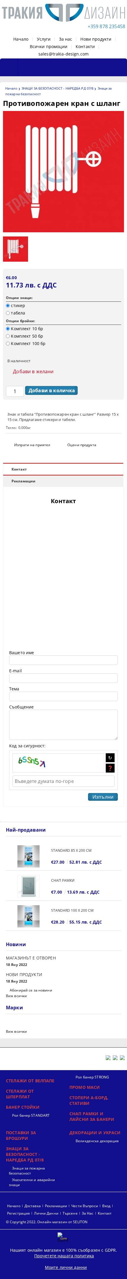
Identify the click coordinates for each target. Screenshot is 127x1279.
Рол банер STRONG (92, 1077)
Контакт (19, 469)
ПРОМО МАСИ (84, 1087)
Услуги (44, 39)
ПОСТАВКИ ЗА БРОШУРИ (21, 1135)
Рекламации (23, 481)
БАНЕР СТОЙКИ (23, 1107)
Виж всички (16, 995)
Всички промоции (48, 46)
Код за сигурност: (27, 746)
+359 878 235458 (106, 26)
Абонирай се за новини (31, 990)
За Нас (88, 1213)
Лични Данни (46, 1213)
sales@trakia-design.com (63, 54)
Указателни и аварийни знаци (32, 1182)
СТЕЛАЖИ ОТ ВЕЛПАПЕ (30, 1080)
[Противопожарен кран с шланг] (63, 230)
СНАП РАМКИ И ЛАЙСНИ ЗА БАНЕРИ (91, 1116)
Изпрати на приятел (32, 444)
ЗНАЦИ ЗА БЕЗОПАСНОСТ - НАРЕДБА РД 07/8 (57, 88)
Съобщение (21, 707)
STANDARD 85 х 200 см (71, 850)
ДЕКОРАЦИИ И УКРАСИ (95, 1132)
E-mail (15, 670)
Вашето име (21, 652)
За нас (65, 39)
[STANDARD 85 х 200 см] (28, 856)
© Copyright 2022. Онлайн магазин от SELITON (46, 1221)
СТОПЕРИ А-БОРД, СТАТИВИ (88, 1100)
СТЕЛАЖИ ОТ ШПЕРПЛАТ (20, 1094)
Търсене (70, 1213)
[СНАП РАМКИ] (28, 886)
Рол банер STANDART (31, 1115)
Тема (14, 689)
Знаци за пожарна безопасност (27, 1171)
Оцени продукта (81, 444)
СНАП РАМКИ (62, 880)
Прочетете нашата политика (64, 1256)
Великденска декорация (97, 1140)
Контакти (85, 46)
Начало (21, 39)
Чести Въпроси (84, 1205)
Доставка (33, 1205)
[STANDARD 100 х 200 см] (28, 916)
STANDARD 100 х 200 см (72, 910)
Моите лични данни (66, 1267)
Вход (106, 1205)
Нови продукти (95, 39)
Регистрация (18, 1213)
